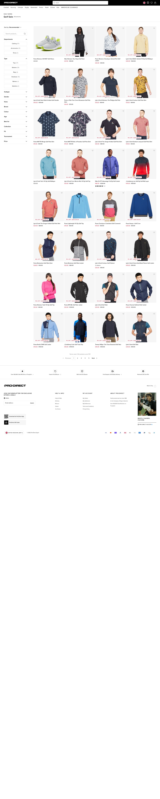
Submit (32, 403)
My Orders (85, 398)
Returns (57, 403)
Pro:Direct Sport (35, 432)
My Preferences (87, 403)
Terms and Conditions (88, 406)
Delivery (57, 401)
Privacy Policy (86, 409)
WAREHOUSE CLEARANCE (69, 7)
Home (5, 14)
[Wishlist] (61, 28)
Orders (57, 406)
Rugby (27, 7)
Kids (58, 7)
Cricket (52, 7)
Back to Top (150, 386)
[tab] (6, 398)
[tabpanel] (19, 403)
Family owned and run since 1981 (118, 398)
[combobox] (80, 3)
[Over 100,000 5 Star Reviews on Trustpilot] (22, 372)
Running (13, 7)
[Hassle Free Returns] (55, 372)
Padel (47, 7)
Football (6, 7)
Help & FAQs (58, 398)
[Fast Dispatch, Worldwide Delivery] (112, 372)
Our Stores (58, 409)
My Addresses (86, 401)
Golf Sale (10, 14)
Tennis (41, 7)
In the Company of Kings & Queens (119, 401)
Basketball (34, 7)
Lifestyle (20, 7)
